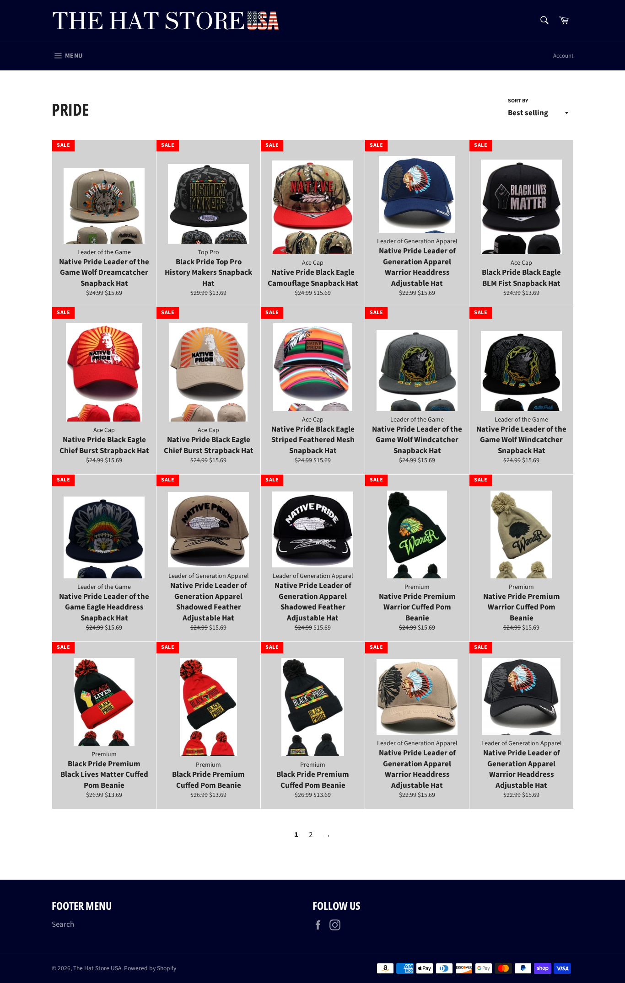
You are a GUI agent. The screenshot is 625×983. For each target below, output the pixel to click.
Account (563, 56)
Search (63, 924)
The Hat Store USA (97, 968)
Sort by (518, 101)
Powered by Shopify (150, 968)
